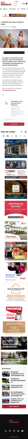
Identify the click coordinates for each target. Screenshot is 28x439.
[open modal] (26, 3)
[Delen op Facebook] (7, 136)
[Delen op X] (11, 136)
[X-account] (6, 431)
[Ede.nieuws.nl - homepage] (6, 3)
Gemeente (12, 9)
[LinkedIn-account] (18, 431)
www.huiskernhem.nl (9, 90)
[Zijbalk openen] (1, 9)
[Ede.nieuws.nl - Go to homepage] (14, 421)
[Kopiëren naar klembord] (20, 136)
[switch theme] (24, 4)
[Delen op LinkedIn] (25, 131)
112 (18, 9)
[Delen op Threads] (3, 136)
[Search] (21, 3)
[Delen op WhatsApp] (21, 131)
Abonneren (14, 124)
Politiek (23, 9)
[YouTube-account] (22, 431)
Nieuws (5, 9)
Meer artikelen (14, 406)
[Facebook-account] (10, 431)
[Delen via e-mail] (24, 136)
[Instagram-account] (14, 431)
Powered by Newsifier (14, 436)
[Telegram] (16, 136)
